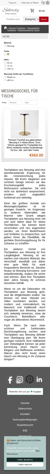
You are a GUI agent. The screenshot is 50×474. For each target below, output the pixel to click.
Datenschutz (25, 408)
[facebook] (10, 379)
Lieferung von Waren (30, 3)
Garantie (25, 403)
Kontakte (25, 414)
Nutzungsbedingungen (25, 419)
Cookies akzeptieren (25, 460)
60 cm (9, 63)
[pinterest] (29, 379)
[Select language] (43, 2)
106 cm (10, 69)
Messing (10, 46)
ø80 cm (10, 80)
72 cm (9, 66)
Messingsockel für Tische (28, 30)
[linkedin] (39, 379)
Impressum (25, 436)
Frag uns (12, 3)
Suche (44, 19)
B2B (25, 430)
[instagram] (20, 379)
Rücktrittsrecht (25, 425)
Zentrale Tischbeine (17, 28)
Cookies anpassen (25, 464)
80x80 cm (11, 77)
